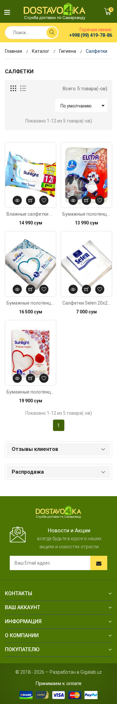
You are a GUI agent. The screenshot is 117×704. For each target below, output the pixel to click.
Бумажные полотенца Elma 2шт (86, 214)
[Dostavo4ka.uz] (58, 511)
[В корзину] (30, 200)
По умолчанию (83, 105)
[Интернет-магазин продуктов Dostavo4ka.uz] (54, 11)
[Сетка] (14, 89)
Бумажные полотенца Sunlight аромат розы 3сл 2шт (30, 392)
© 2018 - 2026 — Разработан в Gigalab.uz (58, 672)
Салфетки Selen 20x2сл (86, 303)
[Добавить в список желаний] (43, 200)
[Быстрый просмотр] (17, 200)
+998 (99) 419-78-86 (90, 35)
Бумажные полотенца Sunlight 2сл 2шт (30, 303)
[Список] (23, 89)
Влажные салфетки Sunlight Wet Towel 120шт (30, 214)
